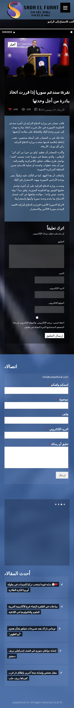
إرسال (62, 475)
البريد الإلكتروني (57, 288)
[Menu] (65, 8)
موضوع (62, 399)
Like (15, 109)
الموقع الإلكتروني (56, 302)
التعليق (61, 241)
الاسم (61, 273)
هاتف (64, 414)
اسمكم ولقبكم (58, 385)
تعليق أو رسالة (58, 444)
